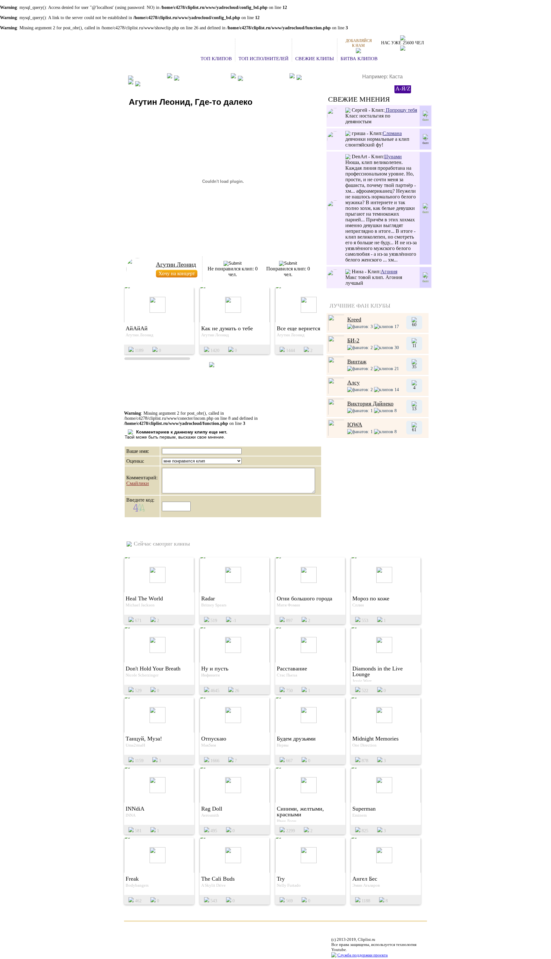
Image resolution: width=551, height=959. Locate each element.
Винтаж (356, 361)
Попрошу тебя (401, 110)
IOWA (354, 424)
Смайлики (137, 483)
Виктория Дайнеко (370, 403)
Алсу (353, 382)
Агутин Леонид (176, 264)
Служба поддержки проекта (362, 955)
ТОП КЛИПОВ (216, 58)
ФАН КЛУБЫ (149, 77)
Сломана (392, 133)
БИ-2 (353, 340)
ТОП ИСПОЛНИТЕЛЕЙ (264, 58)
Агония (389, 271)
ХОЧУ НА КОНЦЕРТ (204, 77)
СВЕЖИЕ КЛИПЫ (314, 58)
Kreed (354, 319)
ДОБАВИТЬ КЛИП (265, 77)
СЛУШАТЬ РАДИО (324, 78)
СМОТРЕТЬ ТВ (158, 83)
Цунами (393, 156)
